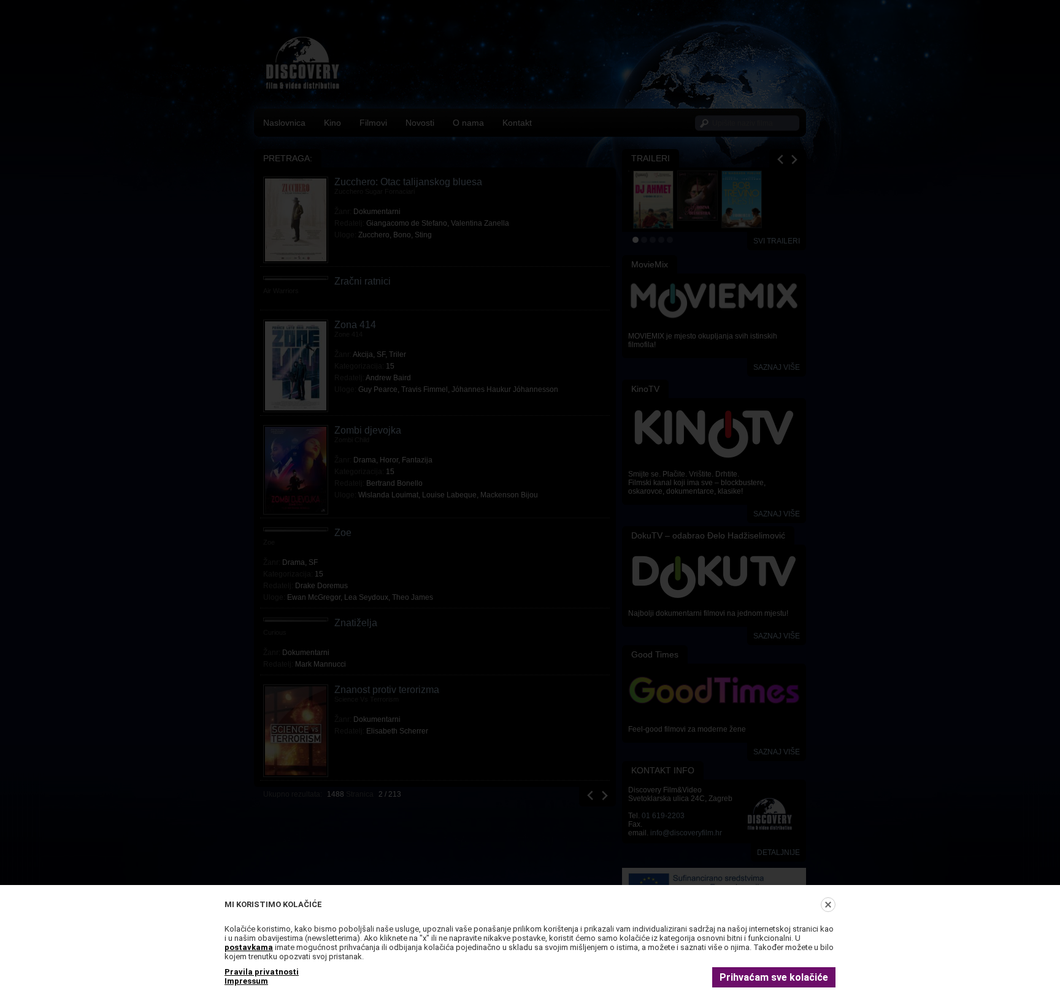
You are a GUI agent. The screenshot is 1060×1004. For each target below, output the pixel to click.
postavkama (249, 947)
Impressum (246, 981)
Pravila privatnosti (262, 971)
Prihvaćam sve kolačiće (774, 977)
